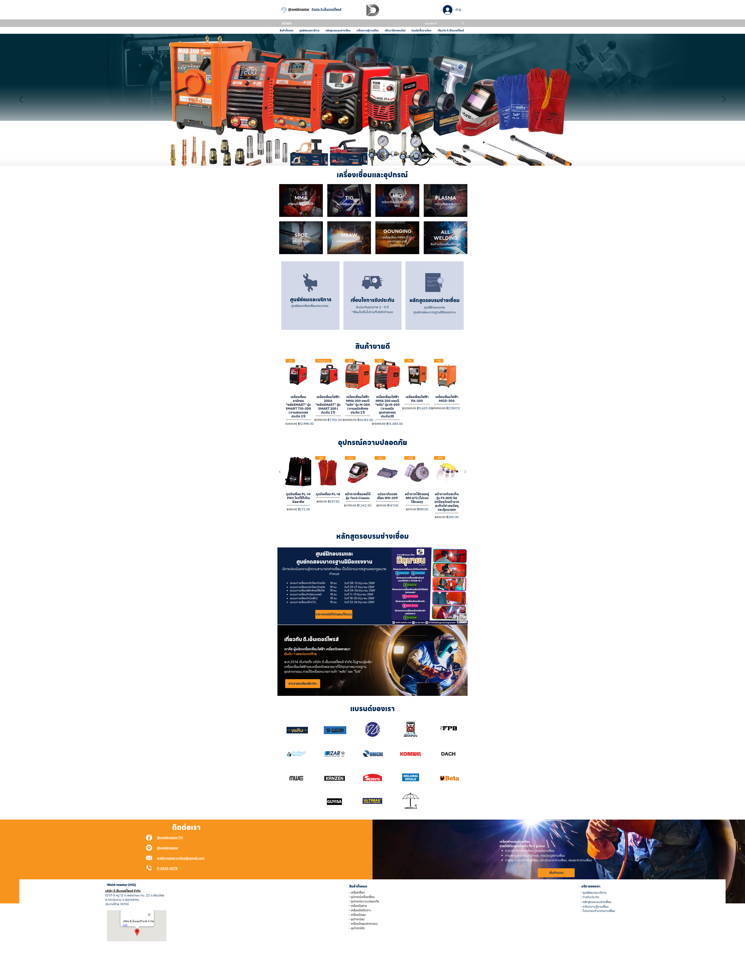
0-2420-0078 (167, 868)
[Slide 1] (372, 156)
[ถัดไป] (724, 99)
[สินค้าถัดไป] (465, 471)
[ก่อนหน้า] (21, 99)
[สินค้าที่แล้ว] (279, 471)
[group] (372, 392)
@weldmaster (167, 848)
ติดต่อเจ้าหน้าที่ (447, 160)
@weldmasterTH (170, 837)
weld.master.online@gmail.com (180, 858)
